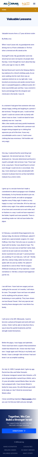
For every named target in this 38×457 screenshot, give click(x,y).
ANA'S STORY (28, 453)
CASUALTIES (27, 446)
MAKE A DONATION (10, 446)
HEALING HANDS (10, 450)
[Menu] (34, 4)
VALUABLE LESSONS (10, 453)
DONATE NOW (18, 431)
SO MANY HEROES (28, 450)
